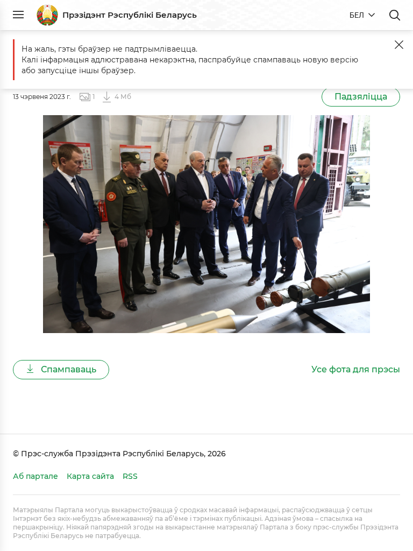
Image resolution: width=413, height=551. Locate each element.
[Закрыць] (399, 44)
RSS (130, 476)
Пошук (394, 15)
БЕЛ (357, 15)
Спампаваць (67, 369)
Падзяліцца (360, 96)
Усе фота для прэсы (355, 369)
